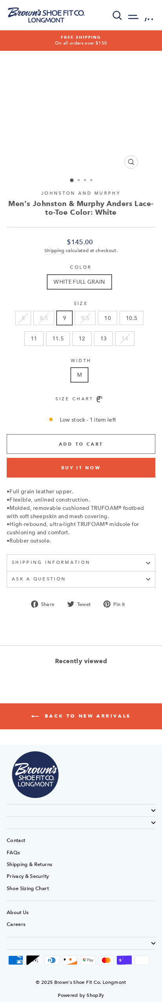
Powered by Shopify (81, 995)
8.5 (44, 318)
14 (125, 338)
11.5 (58, 338)
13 (103, 338)
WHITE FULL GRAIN (79, 281)
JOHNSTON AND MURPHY (81, 193)
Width (81, 360)
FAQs (13, 852)
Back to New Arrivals (86, 716)
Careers (16, 924)
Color (81, 267)
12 (82, 338)
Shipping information (51, 562)
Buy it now (81, 467)
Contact (16, 840)
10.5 (131, 318)
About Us (18, 912)
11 (34, 338)
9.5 (85, 318)
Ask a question (39, 579)
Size (81, 303)
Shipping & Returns (29, 864)
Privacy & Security (28, 876)
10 (107, 318)
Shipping (54, 250)
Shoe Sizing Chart (28, 888)
